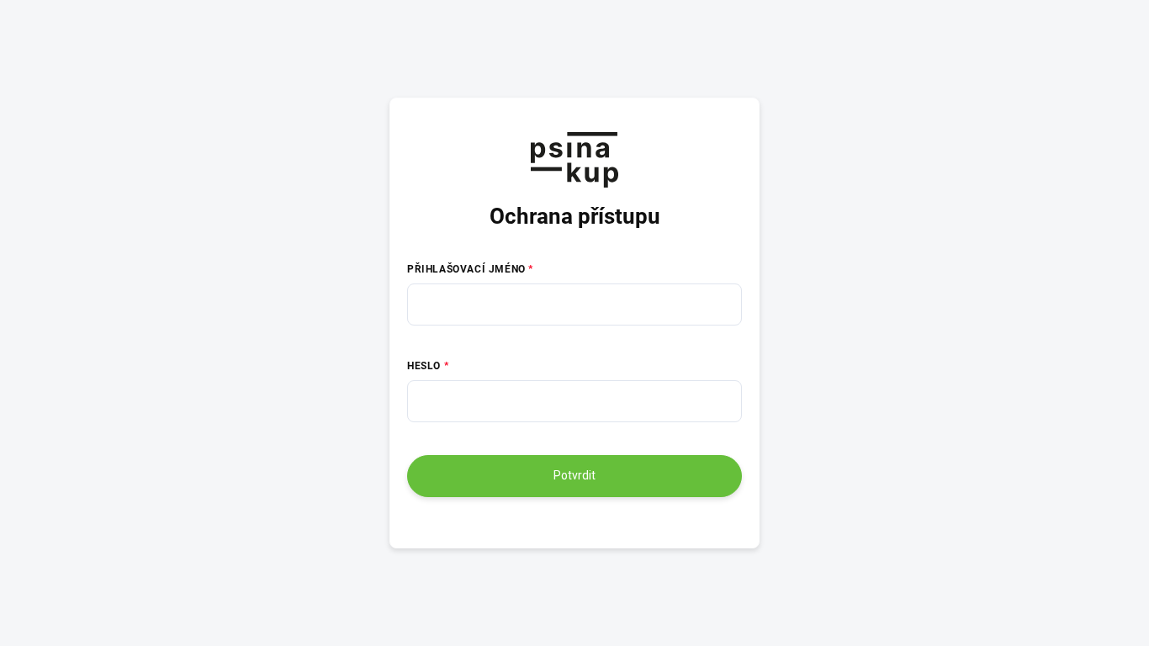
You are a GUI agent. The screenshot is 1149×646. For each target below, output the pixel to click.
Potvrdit (574, 475)
